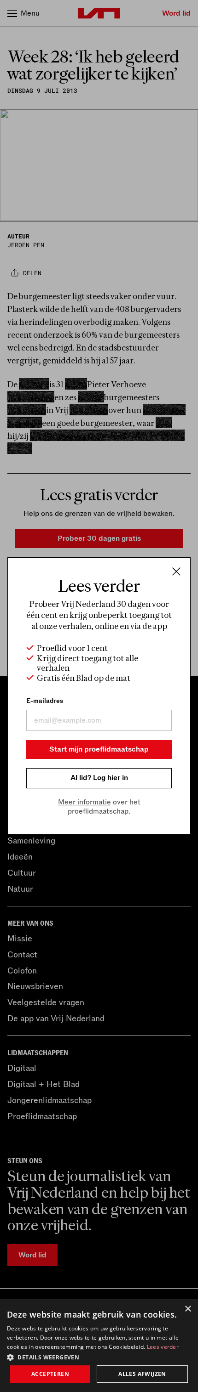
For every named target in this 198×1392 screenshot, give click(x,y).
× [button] (187, 1309)
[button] (99, 1357)
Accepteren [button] (50, 1374)
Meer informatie (84, 802)
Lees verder (163, 1347)
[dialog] (99, 1345)
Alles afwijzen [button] (142, 1374)
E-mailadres (44, 701)
